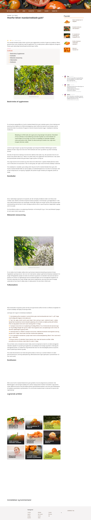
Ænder (39, 517)
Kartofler (29, 517)
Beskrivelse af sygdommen (17, 53)
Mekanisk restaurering (16, 57)
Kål (49, 516)
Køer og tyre (40, 514)
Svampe (39, 11)
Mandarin (16, 15)
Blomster (31, 11)
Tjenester (54, 11)
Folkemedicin (13, 60)
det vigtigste (11, 11)
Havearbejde (9, 15)
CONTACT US (70, 510)
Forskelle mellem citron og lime (73, 100)
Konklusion (13, 62)
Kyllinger (39, 512)
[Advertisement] (33, 29)
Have (18, 11)
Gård (24, 11)
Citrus (13, 15)
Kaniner (39, 516)
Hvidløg (29, 516)
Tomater (29, 512)
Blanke (46, 11)
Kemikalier (13, 55)
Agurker (29, 514)
